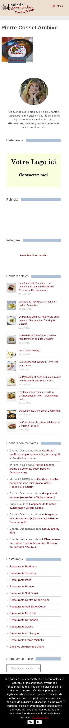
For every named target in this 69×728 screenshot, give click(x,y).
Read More (17, 60)
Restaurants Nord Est (23, 613)
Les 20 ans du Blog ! (29, 350)
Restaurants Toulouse (23, 573)
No (38, 722)
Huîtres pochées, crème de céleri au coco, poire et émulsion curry (32, 468)
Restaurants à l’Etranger (24, 633)
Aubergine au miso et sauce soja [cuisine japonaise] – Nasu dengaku (34, 518)
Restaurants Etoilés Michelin (27, 639)
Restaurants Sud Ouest (24, 593)
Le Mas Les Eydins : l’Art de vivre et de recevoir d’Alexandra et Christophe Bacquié (39, 320)
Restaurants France (22, 586)
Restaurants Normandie (24, 619)
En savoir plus (40, 717)
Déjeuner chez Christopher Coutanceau (40, 410)
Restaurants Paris (20, 579)
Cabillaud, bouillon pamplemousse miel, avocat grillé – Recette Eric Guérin (35, 454)
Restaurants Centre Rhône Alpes (29, 599)
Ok (30, 722)
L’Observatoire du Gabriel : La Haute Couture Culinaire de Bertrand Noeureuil (35, 543)
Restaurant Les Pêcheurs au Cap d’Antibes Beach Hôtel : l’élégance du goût (38, 396)
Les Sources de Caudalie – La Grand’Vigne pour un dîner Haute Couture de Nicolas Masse (36, 287)
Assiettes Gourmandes (34, 255)
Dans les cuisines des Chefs (27, 646)
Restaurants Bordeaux (23, 566)
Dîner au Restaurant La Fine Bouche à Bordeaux (17, 50)
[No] (64, 701)
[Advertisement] (37, 218)
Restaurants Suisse (21, 626)
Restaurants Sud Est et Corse (28, 606)
